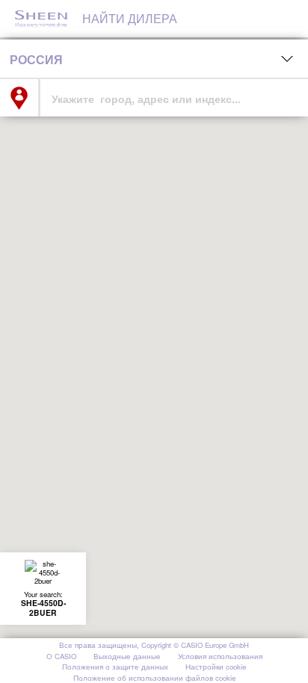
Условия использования (220, 657)
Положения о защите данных (115, 668)
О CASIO (61, 657)
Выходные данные (127, 657)
